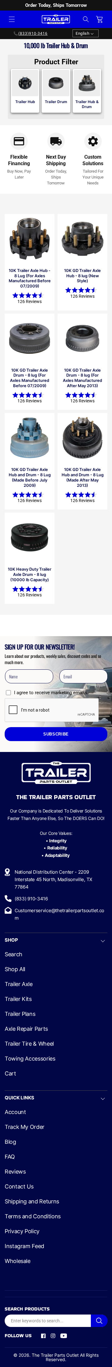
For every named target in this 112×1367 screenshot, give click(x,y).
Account (15, 1112)
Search (13, 954)
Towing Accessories (30, 1058)
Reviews (15, 1172)
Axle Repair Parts (26, 1029)
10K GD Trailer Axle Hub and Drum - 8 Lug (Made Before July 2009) (30, 477)
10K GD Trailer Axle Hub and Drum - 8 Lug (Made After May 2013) (83, 477)
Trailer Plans (20, 1014)
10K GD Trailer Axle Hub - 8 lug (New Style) (82, 275)
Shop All (15, 969)
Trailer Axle (19, 984)
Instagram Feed (24, 1246)
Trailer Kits (18, 999)
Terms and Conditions (33, 1216)
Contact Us (19, 1186)
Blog (10, 1142)
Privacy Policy (22, 1231)
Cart (10, 1073)
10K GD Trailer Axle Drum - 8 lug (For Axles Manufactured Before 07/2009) (29, 378)
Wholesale (17, 1261)
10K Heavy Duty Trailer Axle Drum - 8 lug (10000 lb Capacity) (29, 574)
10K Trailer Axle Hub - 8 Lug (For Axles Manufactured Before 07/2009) (30, 278)
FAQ (10, 1157)
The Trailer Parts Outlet (55, 1355)
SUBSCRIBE (56, 734)
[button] (12, 19)
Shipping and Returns (32, 1201)
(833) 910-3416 (31, 899)
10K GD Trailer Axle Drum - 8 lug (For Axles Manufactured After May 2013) (82, 378)
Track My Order (24, 1127)
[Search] (99, 1321)
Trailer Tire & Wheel (29, 1044)
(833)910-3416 (33, 33)
